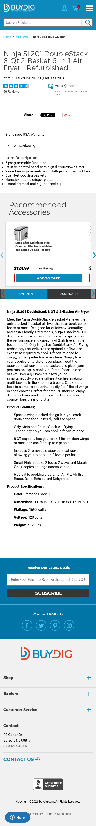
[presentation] (3, 293)
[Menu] (89, 8)
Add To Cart (48, 278)
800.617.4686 (15, 746)
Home (7, 36)
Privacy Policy (34, 813)
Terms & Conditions (58, 813)
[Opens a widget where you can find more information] (17, 818)
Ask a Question (66, 86)
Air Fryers (22, 36)
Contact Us (18, 759)
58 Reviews (11, 91)
